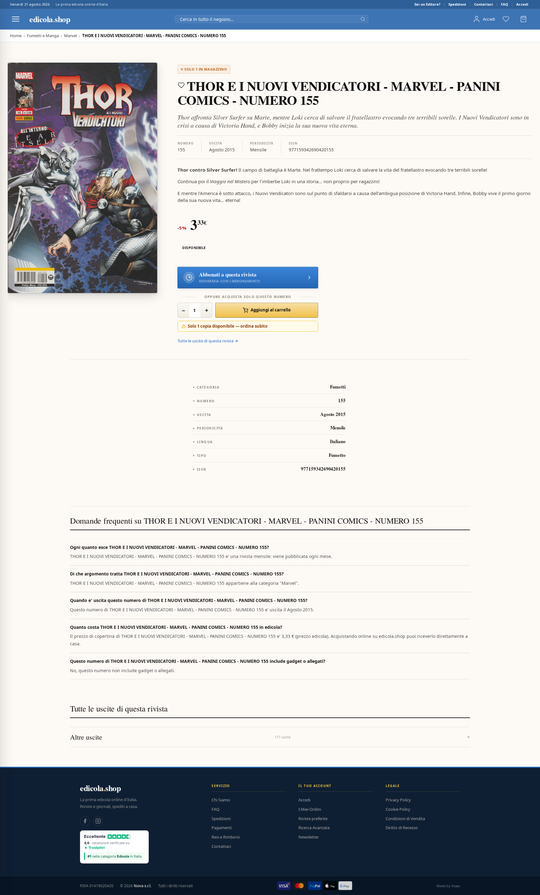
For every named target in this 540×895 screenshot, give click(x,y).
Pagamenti (222, 827)
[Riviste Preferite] (505, 19)
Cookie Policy (398, 809)
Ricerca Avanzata (314, 827)
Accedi (522, 4)
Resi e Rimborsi (226, 837)
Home (16, 36)
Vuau (456, 885)
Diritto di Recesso (402, 827)
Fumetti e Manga (43, 36)
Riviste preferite (313, 818)
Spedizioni (457, 4)
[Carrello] (523, 19)
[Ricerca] (362, 19)
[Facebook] (85, 821)
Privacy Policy (398, 800)
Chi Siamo (221, 800)
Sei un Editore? (427, 4)
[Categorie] (15, 19)
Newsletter (308, 837)
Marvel (70, 36)
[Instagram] (98, 821)
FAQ (504, 4)
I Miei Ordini (309, 809)
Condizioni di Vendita (405, 818)
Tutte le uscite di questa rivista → (208, 341)
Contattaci (483, 4)
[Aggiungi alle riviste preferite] (181, 85)
